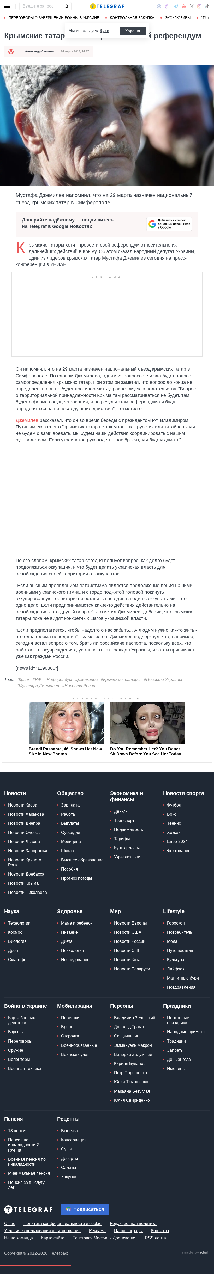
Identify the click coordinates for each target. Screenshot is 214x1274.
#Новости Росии (78, 686)
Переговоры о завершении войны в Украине (54, 18)
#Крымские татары (121, 679)
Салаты (68, 1167)
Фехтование (179, 850)
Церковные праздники (178, 1020)
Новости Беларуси (132, 969)
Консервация (74, 1140)
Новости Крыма (23, 883)
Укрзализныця (127, 857)
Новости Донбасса (26, 874)
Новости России (129, 941)
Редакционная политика (133, 1223)
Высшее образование (82, 860)
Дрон (13, 950)
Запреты (175, 1050)
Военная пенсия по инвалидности (27, 1161)
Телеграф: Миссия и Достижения (104, 1238)
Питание (69, 932)
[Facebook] (159, 6)
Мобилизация (74, 1006)
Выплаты (70, 823)
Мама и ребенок (76, 923)
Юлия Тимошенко (131, 1082)
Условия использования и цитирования (42, 1230)
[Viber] (167, 6)
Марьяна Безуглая (132, 1091)
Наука (11, 911)
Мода (172, 941)
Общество (70, 793)
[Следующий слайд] (209, 18)
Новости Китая (128, 959)
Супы (66, 1149)
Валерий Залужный (133, 1054)
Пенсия (13, 1119)
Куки (104, 30)
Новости (15, 793)
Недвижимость (128, 829)
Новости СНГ (127, 950)
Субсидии (70, 832)
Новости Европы (130, 923)
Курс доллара (127, 848)
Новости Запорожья (27, 850)
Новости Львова (24, 841)
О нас (9, 1223)
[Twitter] (191, 6)
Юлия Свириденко (132, 1100)
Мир (115, 911)
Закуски (68, 1176)
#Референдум (58, 679)
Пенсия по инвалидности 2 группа (23, 1145)
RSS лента (155, 1238)
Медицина (71, 841)
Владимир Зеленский (134, 1017)
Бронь (67, 1027)
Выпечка (69, 1131)
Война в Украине (25, 1006)
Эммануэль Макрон (133, 1045)
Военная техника (24, 1068)
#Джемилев (86, 679)
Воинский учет (75, 1054)
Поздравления (181, 987)
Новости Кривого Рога (24, 862)
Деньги (121, 811)
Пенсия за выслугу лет (26, 1185)
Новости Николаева (27, 892)
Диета (67, 941)
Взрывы (16, 1032)
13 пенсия (18, 1131)
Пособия (69, 869)
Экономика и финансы (126, 796)
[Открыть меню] (7, 6)
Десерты (69, 1158)
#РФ (37, 679)
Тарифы (122, 838)
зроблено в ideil (196, 1252)
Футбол (174, 805)
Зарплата (70, 805)
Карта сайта (52, 1238)
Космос (15, 932)
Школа (67, 850)
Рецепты (68, 1119)
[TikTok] (207, 6)
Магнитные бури (183, 978)
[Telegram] (176, 6)
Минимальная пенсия (29, 1173)
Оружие (15, 1050)
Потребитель (179, 932)
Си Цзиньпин (126, 1036)
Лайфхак (175, 969)
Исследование (75, 959)
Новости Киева (22, 805)
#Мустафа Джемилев (37, 686)
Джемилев (27, 420)
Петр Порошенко (130, 1072)
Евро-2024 (177, 841)
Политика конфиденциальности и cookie (62, 1223)
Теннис (174, 823)
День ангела (179, 1059)
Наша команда (18, 1238)
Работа (68, 814)
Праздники (177, 1006)
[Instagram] (199, 6)
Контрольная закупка (132, 18)
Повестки (70, 1017)
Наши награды (128, 1230)
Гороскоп (176, 923)
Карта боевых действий (21, 1020)
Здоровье (69, 911)
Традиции (176, 1041)
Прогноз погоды (76, 878)
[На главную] (107, 6)
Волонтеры (19, 1059)
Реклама (97, 1230)
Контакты (160, 1230)
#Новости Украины (163, 679)
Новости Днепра (24, 823)
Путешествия (180, 950)
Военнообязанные (79, 1045)
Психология (72, 950)
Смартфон (18, 959)
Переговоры (20, 1041)
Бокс (171, 814)
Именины (176, 1068)
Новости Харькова (26, 814)
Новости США (127, 932)
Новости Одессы (24, 832)
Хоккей (174, 832)
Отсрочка (70, 1036)
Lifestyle (174, 911)
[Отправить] (66, 6)
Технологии (19, 923)
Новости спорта (183, 793)
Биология (17, 941)
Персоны (121, 1006)
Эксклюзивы (178, 18)
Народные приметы (186, 1032)
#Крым (22, 679)
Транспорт (124, 820)
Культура (175, 959)
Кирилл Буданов (130, 1063)
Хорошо (132, 31)
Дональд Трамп (129, 1027)
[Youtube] (184, 6)
